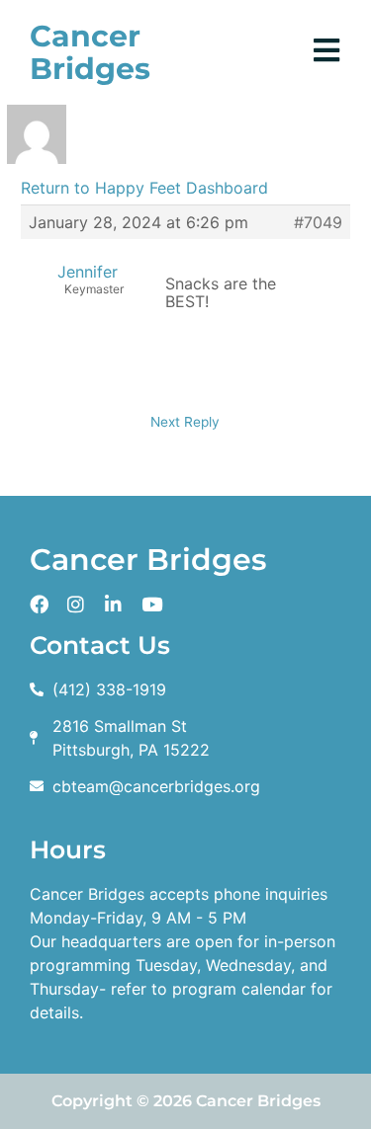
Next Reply (185, 422)
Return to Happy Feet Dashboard (144, 188)
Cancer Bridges (90, 52)
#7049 (318, 222)
